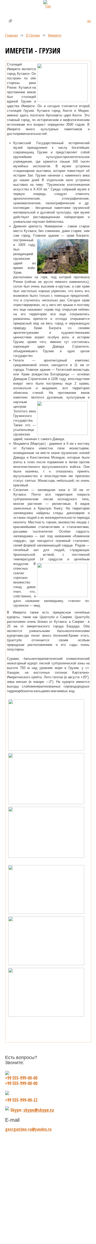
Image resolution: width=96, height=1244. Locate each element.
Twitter (10, 21)
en (89, 21)
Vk (29, 20)
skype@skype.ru (38, 1110)
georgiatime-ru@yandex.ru (28, 1129)
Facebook (20, 21)
